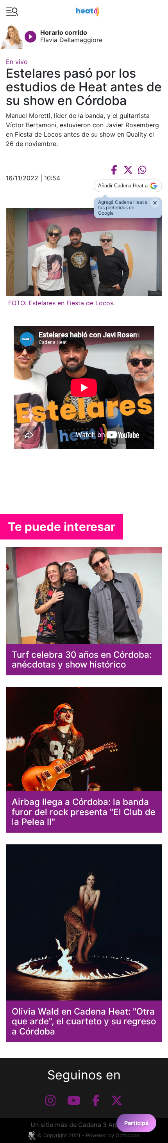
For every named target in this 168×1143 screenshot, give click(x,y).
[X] (117, 1100)
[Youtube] (73, 1100)
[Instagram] (50, 1100)
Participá (136, 1123)
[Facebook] (95, 1100)
